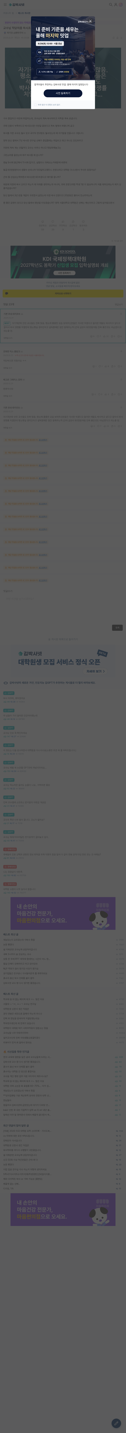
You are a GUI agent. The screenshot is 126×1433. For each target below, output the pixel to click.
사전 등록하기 (63, 93)
